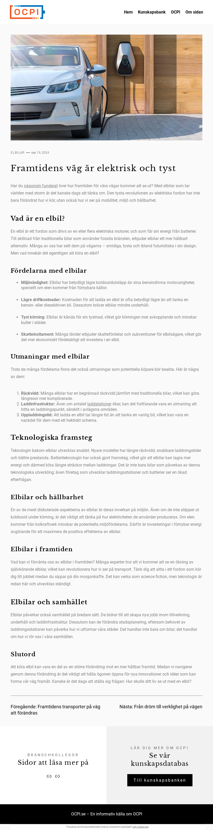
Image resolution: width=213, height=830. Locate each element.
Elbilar (18, 152)
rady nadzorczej (140, 827)
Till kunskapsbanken (160, 780)
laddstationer (99, 403)
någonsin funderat (41, 185)
